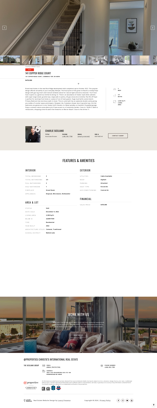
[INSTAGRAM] (122, 400)
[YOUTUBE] (127, 400)
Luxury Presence (64, 400)
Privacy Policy (105, 400)
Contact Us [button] (78, 335)
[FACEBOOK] (118, 400)
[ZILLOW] (131, 400)
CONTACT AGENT (118, 135)
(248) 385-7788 (67, 136)
